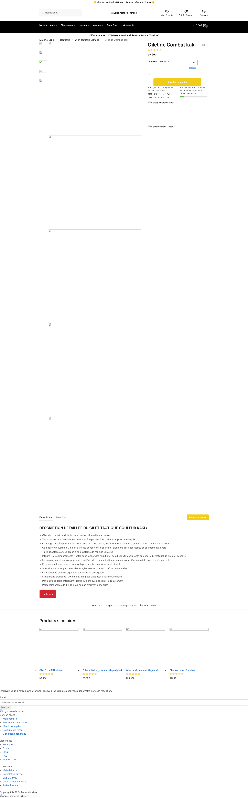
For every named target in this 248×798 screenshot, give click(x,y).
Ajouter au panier (177, 82)
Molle (153, 605)
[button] (155, 50)
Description (62, 517)
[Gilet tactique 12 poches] (189, 647)
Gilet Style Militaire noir (51, 670)
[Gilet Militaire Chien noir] (207, 45)
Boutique (65, 39)
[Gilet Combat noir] (203, 45)
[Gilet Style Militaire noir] (58, 647)
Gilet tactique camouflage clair (142, 670)
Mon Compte (167, 15)
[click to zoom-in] (95, 88)
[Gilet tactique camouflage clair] (145, 647)
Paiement (204, 15)
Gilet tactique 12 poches (182, 670)
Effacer (192, 67)
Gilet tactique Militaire (87, 39)
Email (3, 697)
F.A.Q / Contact (186, 15)
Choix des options (59, 683)
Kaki (193, 62)
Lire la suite (48, 594)
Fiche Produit (46, 517)
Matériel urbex (47, 39)
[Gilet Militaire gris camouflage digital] (102, 647)
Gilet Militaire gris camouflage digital (102, 670)
